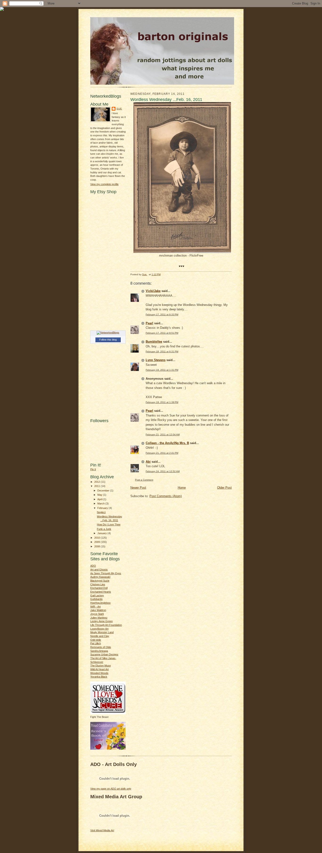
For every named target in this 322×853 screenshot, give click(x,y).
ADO (93, 565)
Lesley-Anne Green (101, 621)
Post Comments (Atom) (165, 496)
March (101, 503)
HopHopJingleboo (100, 602)
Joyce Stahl (97, 613)
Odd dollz (95, 639)
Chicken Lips (97, 584)
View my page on (110, 788)
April (100, 499)
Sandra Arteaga (99, 650)
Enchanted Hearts (100, 591)
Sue (119, 108)
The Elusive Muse (100, 665)
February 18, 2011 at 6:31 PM (162, 351)
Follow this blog (108, 339)
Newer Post (138, 487)
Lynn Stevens (155, 360)
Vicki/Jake (153, 291)
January (102, 533)
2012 (97, 481)
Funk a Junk (104, 529)
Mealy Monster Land (102, 632)
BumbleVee (154, 341)
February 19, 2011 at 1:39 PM (162, 402)
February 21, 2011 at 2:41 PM (162, 453)
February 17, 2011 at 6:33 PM (162, 314)
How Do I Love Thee (108, 524)
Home (182, 487)
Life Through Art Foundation (106, 625)
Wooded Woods (99, 673)
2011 (97, 486)
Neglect (101, 512)
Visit (102, 830)
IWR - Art (95, 606)
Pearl (149, 323)
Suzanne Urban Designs (104, 654)
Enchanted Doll (98, 588)
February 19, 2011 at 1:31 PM (162, 370)
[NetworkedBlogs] (108, 332)
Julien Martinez (98, 617)
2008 (97, 546)
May (100, 494)
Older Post (224, 487)
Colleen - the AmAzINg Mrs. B (167, 443)
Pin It (93, 469)
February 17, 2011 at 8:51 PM (162, 333)
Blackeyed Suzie (99, 580)
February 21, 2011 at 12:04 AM (163, 434)
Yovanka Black (98, 676)
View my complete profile (104, 184)
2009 (97, 542)
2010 (97, 537)
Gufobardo (96, 599)
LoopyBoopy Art (99, 628)
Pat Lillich (95, 643)
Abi (148, 461)
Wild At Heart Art (99, 669)
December (103, 490)
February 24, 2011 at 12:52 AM (163, 471)
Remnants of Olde (100, 647)
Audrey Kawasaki (100, 576)
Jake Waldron (98, 610)
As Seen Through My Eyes (105, 573)
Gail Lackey (97, 595)
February (103, 508)
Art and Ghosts (99, 569)
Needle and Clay (99, 636)
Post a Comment (144, 480)
